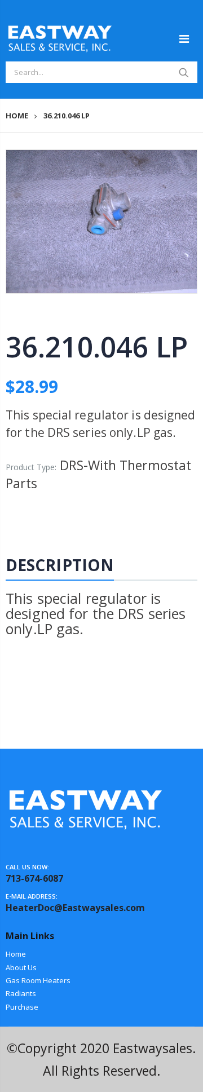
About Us (21, 967)
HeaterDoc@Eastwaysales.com (75, 907)
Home (17, 116)
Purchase (22, 1007)
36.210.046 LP (97, 347)
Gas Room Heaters (38, 980)
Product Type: (31, 467)
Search (183, 72)
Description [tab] (60, 565)
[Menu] (184, 38)
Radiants (21, 993)
